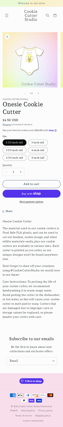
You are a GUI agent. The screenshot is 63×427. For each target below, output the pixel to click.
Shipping (7, 124)
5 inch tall (38, 157)
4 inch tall (37, 150)
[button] (6, 15)
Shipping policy (43, 416)
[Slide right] (38, 93)
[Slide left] (24, 93)
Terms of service (23, 416)
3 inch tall (37, 142)
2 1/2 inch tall (14, 142)
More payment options (31, 201)
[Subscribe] (53, 361)
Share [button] (9, 211)
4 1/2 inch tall (14, 157)
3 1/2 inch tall (14, 150)
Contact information (33, 421)
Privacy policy (45, 410)
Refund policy (28, 410)
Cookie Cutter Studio (29, 406)
